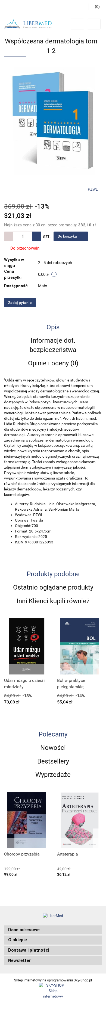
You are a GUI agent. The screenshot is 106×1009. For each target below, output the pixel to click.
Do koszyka (68, 236)
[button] (53, 929)
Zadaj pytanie (20, 302)
